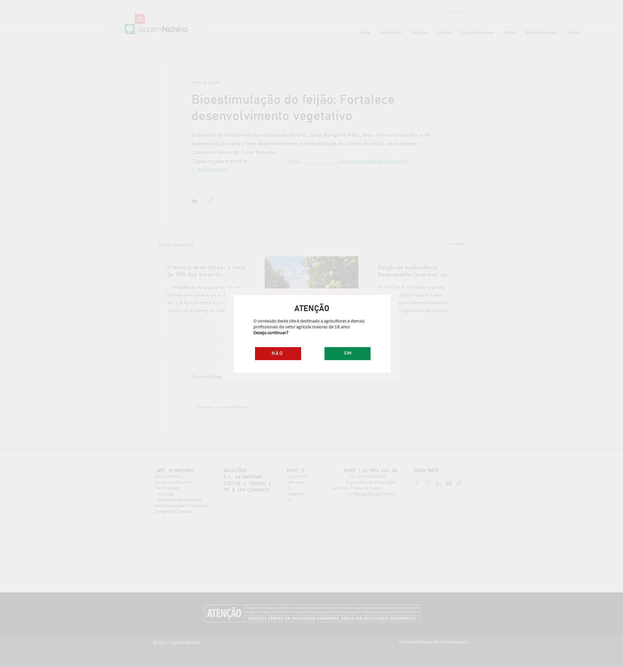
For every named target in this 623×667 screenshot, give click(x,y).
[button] (347, 353)
